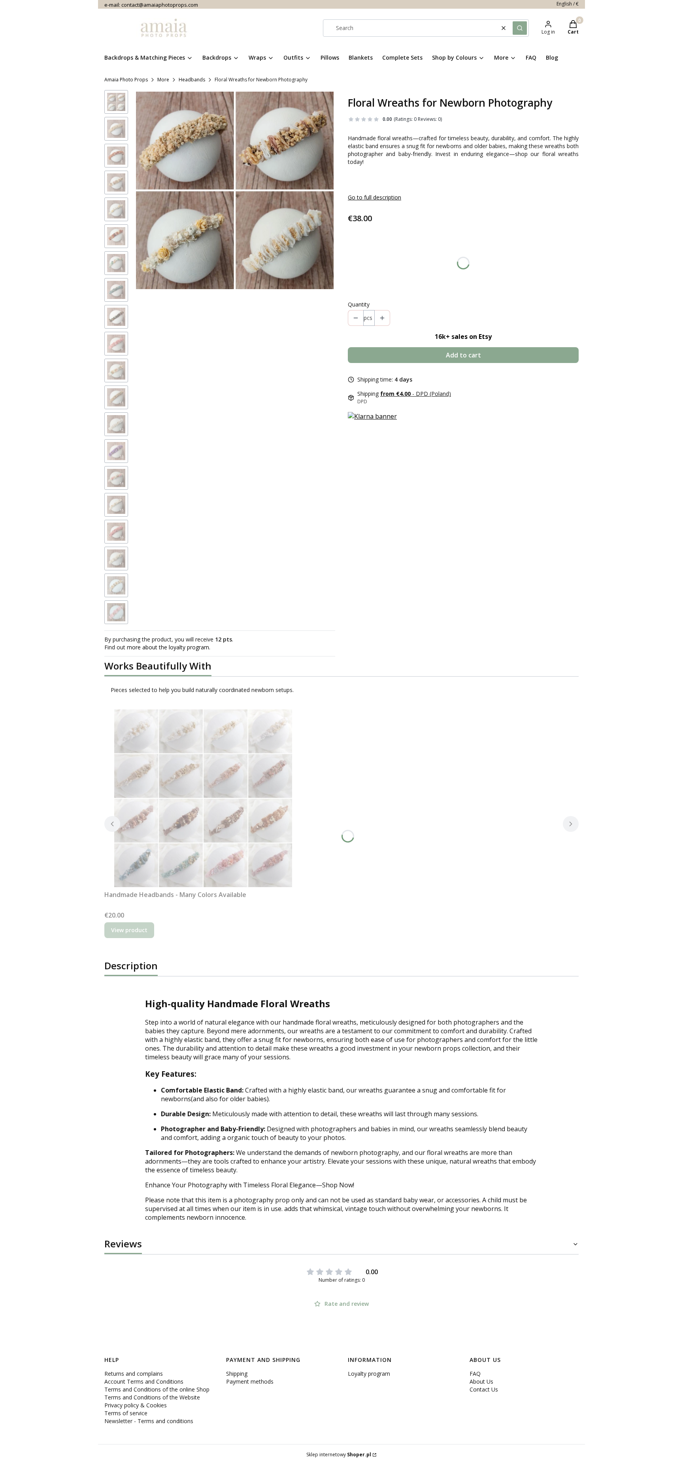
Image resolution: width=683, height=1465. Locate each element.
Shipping (236, 1373)
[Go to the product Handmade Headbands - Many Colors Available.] (203, 798)
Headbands (192, 79)
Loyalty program (369, 1373)
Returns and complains (133, 1373)
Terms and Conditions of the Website (152, 1397)
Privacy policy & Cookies (135, 1405)
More (163, 79)
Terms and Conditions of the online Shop (156, 1389)
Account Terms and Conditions (143, 1381)
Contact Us (484, 1389)
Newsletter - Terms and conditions (148, 1421)
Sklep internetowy (338, 1454)
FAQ (475, 1373)
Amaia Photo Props (126, 79)
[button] (520, 28)
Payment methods (250, 1381)
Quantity (359, 304)
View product (129, 930)
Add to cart (463, 355)
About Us (481, 1381)
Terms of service (125, 1413)
